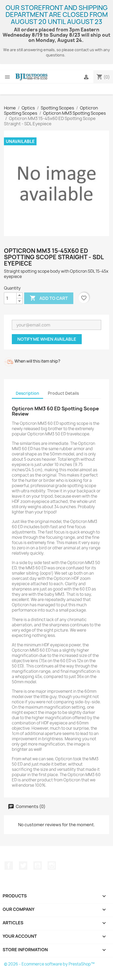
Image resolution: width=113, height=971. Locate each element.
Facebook (8, 865)
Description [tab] (27, 393)
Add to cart (49, 298)
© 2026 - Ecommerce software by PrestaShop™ (49, 964)
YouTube (37, 865)
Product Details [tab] (63, 393)
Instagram (52, 865)
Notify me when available (46, 339)
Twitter (23, 865)
